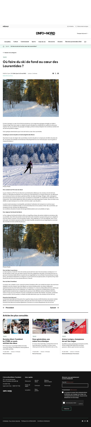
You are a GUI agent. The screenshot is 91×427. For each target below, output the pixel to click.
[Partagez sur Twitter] (55, 73)
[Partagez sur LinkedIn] (58, 73)
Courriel (67, 382)
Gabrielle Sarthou (8, 75)
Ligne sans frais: (11, 386)
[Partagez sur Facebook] (53, 73)
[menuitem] (82, 33)
